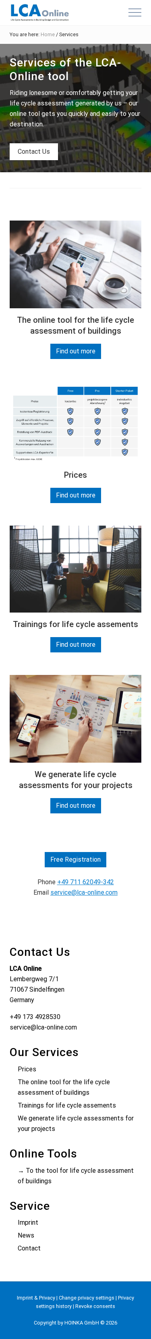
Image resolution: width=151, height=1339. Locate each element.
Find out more (75, 353)
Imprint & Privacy (36, 1298)
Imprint (28, 1222)
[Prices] (75, 422)
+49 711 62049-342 (85, 882)
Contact (29, 1248)
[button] (135, 12)
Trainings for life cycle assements (75, 624)
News (26, 1235)
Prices (75, 475)
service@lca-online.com (84, 892)
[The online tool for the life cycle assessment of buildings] (75, 264)
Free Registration (75, 859)
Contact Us (34, 151)
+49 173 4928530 (35, 1017)
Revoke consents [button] (95, 1306)
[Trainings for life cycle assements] (75, 569)
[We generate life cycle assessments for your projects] (75, 719)
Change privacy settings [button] (86, 1298)
